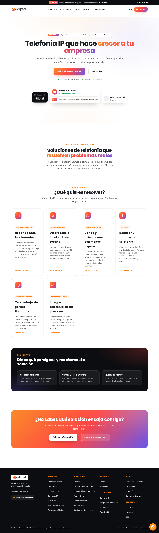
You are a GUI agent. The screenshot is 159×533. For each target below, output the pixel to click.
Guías (102, 482)
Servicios (51, 9)
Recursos (86, 9)
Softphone (104, 507)
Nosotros (129, 512)
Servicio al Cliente (133, 496)
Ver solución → (21, 270)
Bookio (128, 517)
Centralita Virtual (55, 482)
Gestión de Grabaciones (84, 510)
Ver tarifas (97, 71)
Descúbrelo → (104, 2)
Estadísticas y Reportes (83, 486)
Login (130, 9)
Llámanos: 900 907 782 (95, 437)
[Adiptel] (19, 9)
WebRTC (77, 482)
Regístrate (141, 9)
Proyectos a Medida (56, 510)
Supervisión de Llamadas (84, 491)
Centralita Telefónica (134, 482)
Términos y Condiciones (122, 528)
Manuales (104, 486)
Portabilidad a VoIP (56, 505)
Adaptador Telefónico (109, 503)
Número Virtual (54, 491)
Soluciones (64, 9)
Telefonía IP (53, 496)
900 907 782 (143, 2)
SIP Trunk (52, 501)
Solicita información (67, 71)
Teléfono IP (104, 498)
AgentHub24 (105, 512)
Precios (77, 9)
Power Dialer (79, 496)
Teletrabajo (78, 505)
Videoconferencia (81, 501)
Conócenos (100, 9)
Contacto (129, 507)
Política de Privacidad (140, 528)
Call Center (52, 486)
